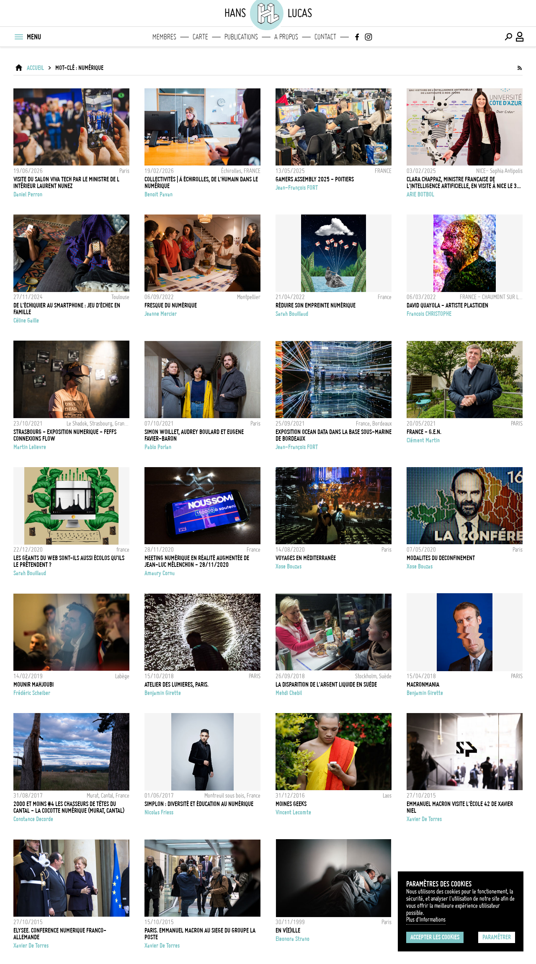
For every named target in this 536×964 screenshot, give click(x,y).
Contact (325, 37)
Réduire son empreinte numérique (316, 305)
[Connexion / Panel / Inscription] (520, 37)
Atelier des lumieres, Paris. (176, 684)
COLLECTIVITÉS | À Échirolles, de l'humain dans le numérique (201, 182)
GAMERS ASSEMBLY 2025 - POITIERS (315, 179)
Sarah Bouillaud (292, 314)
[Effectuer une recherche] (508, 37)
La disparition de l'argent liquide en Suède (326, 684)
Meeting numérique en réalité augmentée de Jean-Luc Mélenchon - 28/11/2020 (196, 561)
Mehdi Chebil (289, 693)
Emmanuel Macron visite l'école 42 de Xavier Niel (460, 807)
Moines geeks (291, 804)
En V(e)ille (288, 930)
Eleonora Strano (292, 939)
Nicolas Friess (158, 812)
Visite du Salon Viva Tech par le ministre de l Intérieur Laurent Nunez (66, 182)
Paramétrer (496, 937)
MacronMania (423, 684)
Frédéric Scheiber (31, 693)
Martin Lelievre (29, 447)
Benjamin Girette (162, 693)
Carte (200, 37)
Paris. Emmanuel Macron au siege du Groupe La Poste (199, 934)
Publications (241, 37)
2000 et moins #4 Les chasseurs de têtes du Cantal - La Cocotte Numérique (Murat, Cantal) (68, 807)
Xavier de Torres (424, 819)
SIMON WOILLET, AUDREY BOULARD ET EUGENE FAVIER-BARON (194, 435)
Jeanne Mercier (160, 314)
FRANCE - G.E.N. (424, 432)
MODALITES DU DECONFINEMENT (441, 558)
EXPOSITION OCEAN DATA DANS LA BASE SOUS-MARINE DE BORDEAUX (334, 435)
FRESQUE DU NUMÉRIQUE (170, 305)
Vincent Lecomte (293, 812)
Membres (164, 37)
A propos (286, 37)
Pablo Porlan (157, 447)
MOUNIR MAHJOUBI (33, 684)
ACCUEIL (35, 68)
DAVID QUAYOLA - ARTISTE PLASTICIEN (447, 305)
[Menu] (18, 37)
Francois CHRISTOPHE (429, 314)
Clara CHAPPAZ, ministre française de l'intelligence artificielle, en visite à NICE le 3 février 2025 (462, 182)
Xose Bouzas (289, 566)
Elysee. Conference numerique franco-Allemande (59, 934)
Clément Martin (423, 440)
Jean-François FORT (297, 187)
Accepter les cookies (434, 937)
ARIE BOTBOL (420, 194)
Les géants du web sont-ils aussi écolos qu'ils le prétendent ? (68, 561)
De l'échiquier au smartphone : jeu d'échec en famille (66, 308)
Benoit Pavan (158, 194)
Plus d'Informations (426, 919)
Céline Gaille (26, 320)
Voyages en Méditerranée (306, 558)
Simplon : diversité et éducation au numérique (198, 804)
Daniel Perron (27, 194)
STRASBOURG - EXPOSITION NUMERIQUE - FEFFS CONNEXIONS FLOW (64, 435)
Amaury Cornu (159, 573)
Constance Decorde (33, 819)
